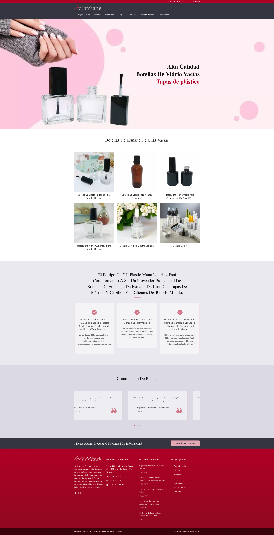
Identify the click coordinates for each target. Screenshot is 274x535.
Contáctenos (164, 15)
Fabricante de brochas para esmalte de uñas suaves (150, 514)
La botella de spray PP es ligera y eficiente (152, 490)
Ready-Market (195, 531)
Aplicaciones (131, 15)
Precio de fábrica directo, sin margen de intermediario (137, 321)
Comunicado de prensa (137, 378)
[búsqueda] (171, 2)
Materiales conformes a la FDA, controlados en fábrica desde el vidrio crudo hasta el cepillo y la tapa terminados (94, 324)
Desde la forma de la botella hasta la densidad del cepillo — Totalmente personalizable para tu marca (180, 324)
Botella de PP (180, 245)
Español (197, 1)
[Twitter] (78, 493)
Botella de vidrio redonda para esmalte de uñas (94, 196)
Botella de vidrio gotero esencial (137, 245)
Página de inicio (84, 15)
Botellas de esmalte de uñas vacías (137, 140)
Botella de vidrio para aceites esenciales (137, 196)
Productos (109, 15)
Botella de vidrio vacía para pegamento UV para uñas (179, 196)
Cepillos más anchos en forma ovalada (97, 407)
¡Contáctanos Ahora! (185, 443)
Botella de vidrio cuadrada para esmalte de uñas (94, 247)
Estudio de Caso (148, 15)
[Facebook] (75, 493)
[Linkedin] (81, 493)
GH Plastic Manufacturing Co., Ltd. (98, 531)
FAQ (120, 15)
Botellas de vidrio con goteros (159, 407)
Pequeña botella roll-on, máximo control (152, 467)
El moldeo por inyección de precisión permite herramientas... (152, 478)
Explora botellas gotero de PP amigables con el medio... (151, 502)
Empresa (97, 15)
